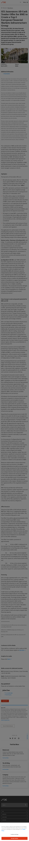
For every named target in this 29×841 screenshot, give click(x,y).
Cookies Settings (14, 834)
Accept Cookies (14, 838)
